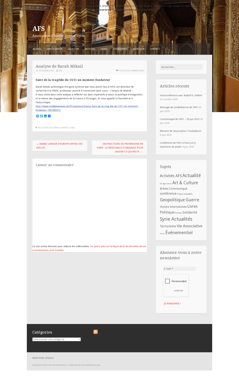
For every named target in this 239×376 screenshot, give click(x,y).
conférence (168, 193)
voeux (162, 234)
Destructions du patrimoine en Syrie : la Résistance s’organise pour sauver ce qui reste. (120, 147)
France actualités (185, 194)
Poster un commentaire (131, 70)
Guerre (192, 199)
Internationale (178, 206)
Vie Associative (189, 226)
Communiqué (178, 188)
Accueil (37, 49)
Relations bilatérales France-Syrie (56, 127)
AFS (38, 28)
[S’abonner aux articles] (95, 333)
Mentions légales (43, 358)
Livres (104, 49)
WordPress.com (92, 365)
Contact (155, 49)
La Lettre (73, 49)
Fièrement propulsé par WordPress (49, 365)
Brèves (164, 188)
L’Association (54, 49)
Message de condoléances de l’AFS (179, 107)
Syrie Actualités (176, 219)
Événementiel (179, 232)
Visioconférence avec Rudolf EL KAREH (181, 95)
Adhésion (138, 49)
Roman (178, 213)
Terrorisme (168, 226)
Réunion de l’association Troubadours (180, 131)
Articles (90, 49)
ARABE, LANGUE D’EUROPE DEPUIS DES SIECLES (59, 145)
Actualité (191, 175)
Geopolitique (172, 199)
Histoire (164, 206)
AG (161, 184)
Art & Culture (185, 182)
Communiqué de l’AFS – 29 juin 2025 (179, 119)
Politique (167, 212)
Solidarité (189, 212)
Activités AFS (171, 176)
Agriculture (167, 184)
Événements (120, 49)
